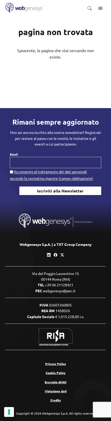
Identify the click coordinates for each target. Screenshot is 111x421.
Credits (55, 400)
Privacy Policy (55, 364)
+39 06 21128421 (59, 284)
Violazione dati (56, 391)
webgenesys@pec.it (59, 290)
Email (14, 154)
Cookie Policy (56, 373)
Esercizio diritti (55, 382)
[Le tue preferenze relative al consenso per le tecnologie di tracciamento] (9, 412)
